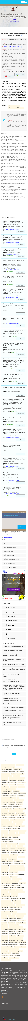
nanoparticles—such (20, 813)
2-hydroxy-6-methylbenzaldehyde (8, 767)
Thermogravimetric (5, 850)
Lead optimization (14, 894)
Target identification (6, 894)
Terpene (14, 845)
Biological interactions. (13, 830)
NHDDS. (13, 824)
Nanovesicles (22, 843)
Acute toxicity (4, 797)
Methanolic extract (5, 793)
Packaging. (15, 808)
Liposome (4, 845)
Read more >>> (23, 534)
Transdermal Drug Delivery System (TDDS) (10, 843)
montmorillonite (14, 852)
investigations (12, 771)
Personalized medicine (12, 782)
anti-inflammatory (5, 786)
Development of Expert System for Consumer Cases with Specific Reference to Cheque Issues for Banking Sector (14, 431)
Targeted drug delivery (21, 922)
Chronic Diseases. (16, 834)
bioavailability (4, 817)
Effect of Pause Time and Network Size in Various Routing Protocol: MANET (13, 375)
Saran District (4, 813)
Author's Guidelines (11, 547)
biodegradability (19, 804)
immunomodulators (20, 905)
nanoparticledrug (14, 815)
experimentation (12, 935)
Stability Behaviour (20, 771)
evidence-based (23, 830)
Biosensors (18, 885)
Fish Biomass (11, 810)
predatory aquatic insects (19, 826)
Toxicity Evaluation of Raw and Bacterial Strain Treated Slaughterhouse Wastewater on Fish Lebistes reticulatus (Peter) (14, 345)
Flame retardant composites (7, 863)
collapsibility (22, 867)
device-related (5, 870)
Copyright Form (10, 555)
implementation (20, 926)
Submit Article (9, 543)
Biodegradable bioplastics (7, 806)
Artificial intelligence (13, 942)
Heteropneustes (5, 795)
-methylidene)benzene (6, 953)
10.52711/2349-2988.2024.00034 (12, 269)
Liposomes (4, 824)
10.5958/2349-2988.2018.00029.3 (12, 242)
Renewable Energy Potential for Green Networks (13, 418)
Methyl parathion (12, 797)
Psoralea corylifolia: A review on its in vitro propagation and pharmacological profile (13, 305)
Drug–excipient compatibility (7, 946)
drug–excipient (20, 937)
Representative (20, 940)
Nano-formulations (5, 948)
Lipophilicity (13, 773)
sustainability (12, 802)
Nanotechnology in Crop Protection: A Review (13, 319)
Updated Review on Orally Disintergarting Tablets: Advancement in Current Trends (14, 388)
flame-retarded (14, 856)
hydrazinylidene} (20, 764)
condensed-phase (5, 852)
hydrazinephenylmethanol (7, 769)
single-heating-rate (5, 856)
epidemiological (5, 907)
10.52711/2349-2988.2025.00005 (12, 493)
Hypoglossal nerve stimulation (7, 874)
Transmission (17, 909)
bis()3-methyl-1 (5, 951)
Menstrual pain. (5, 784)
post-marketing (19, 889)
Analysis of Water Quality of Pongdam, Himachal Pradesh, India (13, 249)
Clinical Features (13, 911)
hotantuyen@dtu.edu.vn (11, 43)
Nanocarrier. (20, 845)
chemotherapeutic (13, 920)
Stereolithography (12, 778)
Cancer (10, 821)
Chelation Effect (21, 773)
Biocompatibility (5, 924)
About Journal (5, 5)
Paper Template (9, 551)
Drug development (20, 891)
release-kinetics (21, 778)
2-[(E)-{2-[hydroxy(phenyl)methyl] (8, 764)
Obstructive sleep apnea (19, 874)
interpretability (12, 940)
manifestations (17, 902)
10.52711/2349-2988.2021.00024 (12, 229)
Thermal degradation (12, 859)
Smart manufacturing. (15, 948)
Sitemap (4, 1013)
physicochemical (12, 918)
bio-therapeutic (5, 920)
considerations (5, 940)
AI (2, 834)
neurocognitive (21, 865)
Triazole (11, 955)
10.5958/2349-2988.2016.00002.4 (12, 437)
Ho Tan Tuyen (10, 39)
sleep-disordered (5, 865)
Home (4, 1012)
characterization (17, 839)
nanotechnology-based (14, 880)
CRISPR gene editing (5, 898)
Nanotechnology (5, 880)
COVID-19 (20, 907)
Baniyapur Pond (19, 810)
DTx (17, 832)
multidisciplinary (5, 889)
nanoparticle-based (5, 885)
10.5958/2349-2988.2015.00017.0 (12, 423)
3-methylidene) (12, 951)
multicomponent (20, 935)
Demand (10, 105)
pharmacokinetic (22, 815)
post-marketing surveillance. (7, 902)
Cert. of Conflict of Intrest (12, 559)
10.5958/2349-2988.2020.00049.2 (12, 282)
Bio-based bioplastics (17, 806)
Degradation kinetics (18, 861)
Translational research (6, 900)
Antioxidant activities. (6, 959)
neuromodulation (5, 867)
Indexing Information (11, 567)
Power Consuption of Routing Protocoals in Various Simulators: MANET (14, 330)
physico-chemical (22, 808)
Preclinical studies (14, 898)
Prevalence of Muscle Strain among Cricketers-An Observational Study (12, 236)
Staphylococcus (21, 786)
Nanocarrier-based (20, 916)
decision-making (12, 933)
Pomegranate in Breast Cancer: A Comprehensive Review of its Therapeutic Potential (12, 489)
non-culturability (23, 883)
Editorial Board (18, 1012)
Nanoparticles (4, 821)
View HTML (21, 74)
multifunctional (5, 918)
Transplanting (15, 837)
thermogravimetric (21, 848)
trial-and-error (4, 935)
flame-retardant (13, 848)
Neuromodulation (5, 876)
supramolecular (12, 813)
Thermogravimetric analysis (7, 861)
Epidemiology (10, 909)
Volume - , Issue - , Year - (16, 71)
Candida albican (5, 957)
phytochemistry (13, 819)
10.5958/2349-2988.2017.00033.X (13, 254)
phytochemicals (20, 784)
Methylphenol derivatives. (7, 775)
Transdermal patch (21, 782)
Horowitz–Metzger (14, 854)
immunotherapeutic (22, 920)
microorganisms (13, 786)
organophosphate (21, 795)
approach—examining (6, 883)
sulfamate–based (5, 848)
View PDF (9, 76)
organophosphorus (22, 793)
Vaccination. (4, 916)
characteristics (5, 810)
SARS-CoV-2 (4, 909)
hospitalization (12, 832)
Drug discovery (12, 891)
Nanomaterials (13, 887)
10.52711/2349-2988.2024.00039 (12, 46)
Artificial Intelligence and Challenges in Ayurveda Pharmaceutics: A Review (13, 261)
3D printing (4, 782)
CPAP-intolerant (5, 872)
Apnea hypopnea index (6, 878)
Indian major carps (16, 828)
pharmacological (12, 784)
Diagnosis (14, 913)
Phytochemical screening (6, 791)
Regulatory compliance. (21, 931)
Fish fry (3, 828)
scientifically (19, 933)
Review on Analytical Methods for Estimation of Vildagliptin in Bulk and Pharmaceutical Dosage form (13, 223)
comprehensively (5, 819)
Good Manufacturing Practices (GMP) (9, 929)
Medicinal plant (16, 791)
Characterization (15, 953)
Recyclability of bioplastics (7, 808)
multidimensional (13, 907)
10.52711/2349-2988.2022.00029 (12, 323)
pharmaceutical (5, 771)
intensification (4, 837)
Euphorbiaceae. (14, 793)
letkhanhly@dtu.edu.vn (7, 44)
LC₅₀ (18, 797)
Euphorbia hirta (13, 788)
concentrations (13, 795)
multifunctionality (12, 817)
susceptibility (12, 905)
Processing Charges (10, 563)
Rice (10, 837)
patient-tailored (17, 775)
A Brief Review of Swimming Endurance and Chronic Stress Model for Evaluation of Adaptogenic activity (14, 460)
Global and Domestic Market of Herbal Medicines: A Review (13, 277)
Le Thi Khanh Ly (16, 39)
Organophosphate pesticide (7, 799)
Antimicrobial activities (14, 957)
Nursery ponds (5, 830)
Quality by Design (22, 944)
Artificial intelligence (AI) (6, 896)
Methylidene (17, 955)
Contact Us (13, 5)
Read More (20, 231)
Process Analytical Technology (20, 946)
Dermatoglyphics (12, 107)
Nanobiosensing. (20, 887)
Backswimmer (19, 824)
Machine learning (22, 942)
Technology (22, 832)
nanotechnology (21, 819)
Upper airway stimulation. (17, 878)
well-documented (20, 817)
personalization (5, 780)
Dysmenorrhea (21, 780)
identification (12, 889)
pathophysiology (5, 905)
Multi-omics (15, 896)
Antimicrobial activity (6, 773)
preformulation (12, 937)
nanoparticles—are (5, 815)
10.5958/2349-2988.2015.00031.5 (12, 297)
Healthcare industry (21, 929)
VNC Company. (20, 107)
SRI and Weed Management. (7, 839)
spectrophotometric (17, 769)
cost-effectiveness (20, 870)
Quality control (5, 931)
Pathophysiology (5, 911)
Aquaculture (8, 828)
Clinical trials (22, 898)
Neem (9, 824)
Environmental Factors (6, 913)
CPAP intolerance (13, 876)
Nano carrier (4, 922)
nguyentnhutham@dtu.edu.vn (19, 44)
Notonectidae (10, 826)
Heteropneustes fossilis (18, 799)
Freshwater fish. (5, 802)
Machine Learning (7, 834)
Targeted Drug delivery (17, 821)
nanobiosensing (15, 883)
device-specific (12, 870)
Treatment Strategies (22, 913)
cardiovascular (5, 832)
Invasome (9, 845)
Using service (16, 105)
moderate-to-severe (14, 867)
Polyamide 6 (4, 859)
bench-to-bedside (12, 780)
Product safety (12, 931)
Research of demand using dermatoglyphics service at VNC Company (14, 34)
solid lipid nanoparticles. (14, 924)
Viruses (12, 885)
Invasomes (11, 841)
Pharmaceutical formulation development (9, 944)
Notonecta (4, 826)
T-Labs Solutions (11, 1019)
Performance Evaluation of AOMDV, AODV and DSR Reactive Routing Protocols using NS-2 (12, 445)
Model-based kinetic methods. (20, 863)
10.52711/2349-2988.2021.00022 (12, 466)
